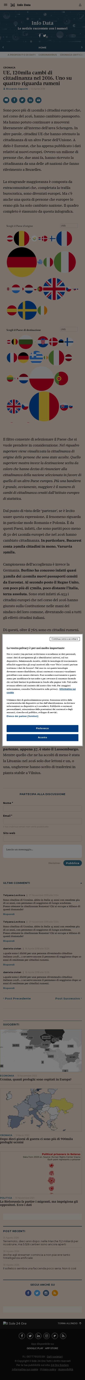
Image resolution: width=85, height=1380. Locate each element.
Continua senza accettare (65, 639)
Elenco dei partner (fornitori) (22, 716)
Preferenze (42, 728)
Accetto (42, 737)
